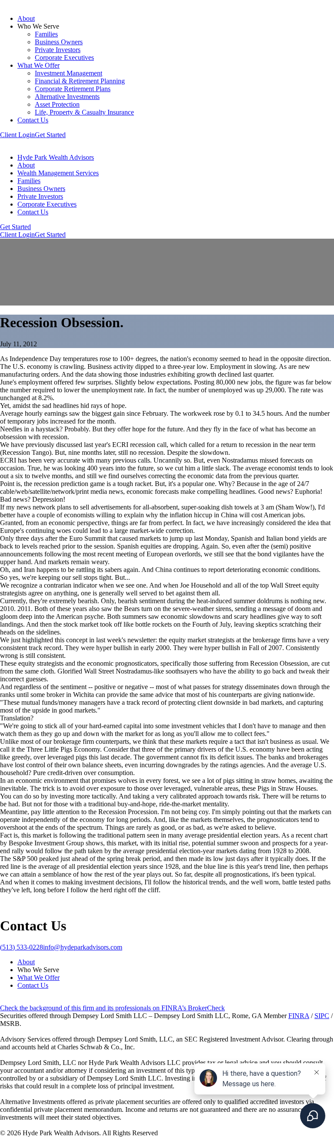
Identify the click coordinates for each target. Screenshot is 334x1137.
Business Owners (59, 42)
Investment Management (68, 73)
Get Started (50, 134)
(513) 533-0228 (21, 947)
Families (46, 34)
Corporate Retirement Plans (72, 88)
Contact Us (32, 120)
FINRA (298, 1015)
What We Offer (38, 65)
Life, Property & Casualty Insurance (84, 112)
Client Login (17, 134)
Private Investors (57, 49)
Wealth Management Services (58, 173)
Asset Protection (57, 104)
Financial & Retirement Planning (80, 81)
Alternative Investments (67, 96)
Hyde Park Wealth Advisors (55, 157)
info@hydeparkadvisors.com (82, 947)
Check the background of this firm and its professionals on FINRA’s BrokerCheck (112, 1008)
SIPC (321, 1015)
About (26, 18)
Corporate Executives (64, 57)
